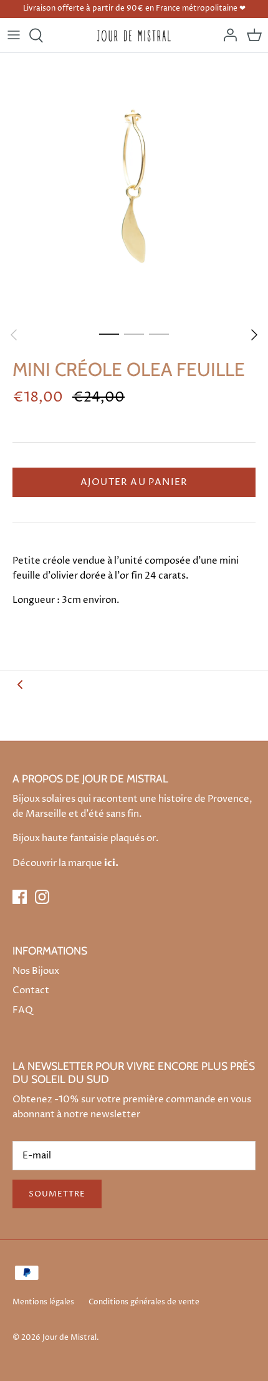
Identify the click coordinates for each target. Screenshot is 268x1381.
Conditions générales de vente (144, 1302)
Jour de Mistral (69, 1337)
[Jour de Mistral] (134, 35)
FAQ (22, 1010)
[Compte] (227, 35)
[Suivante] (254, 335)
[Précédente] (13, 335)
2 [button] (134, 333)
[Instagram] (42, 897)
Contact (30, 990)
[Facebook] (19, 897)
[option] (134, 187)
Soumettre (57, 1194)
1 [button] (109, 333)
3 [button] (158, 333)
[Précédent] (19, 684)
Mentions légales (43, 1302)
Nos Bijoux (35, 971)
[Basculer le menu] (13, 35)
